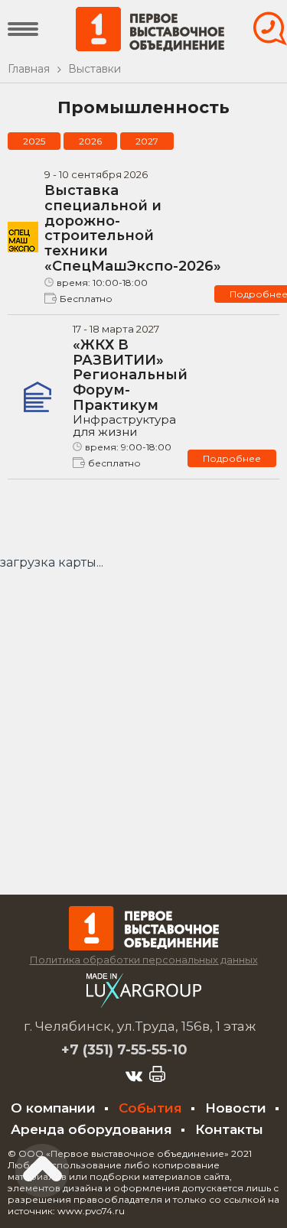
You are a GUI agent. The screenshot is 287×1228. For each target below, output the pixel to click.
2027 (146, 141)
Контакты (229, 1129)
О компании (53, 1108)
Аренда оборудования (91, 1129)
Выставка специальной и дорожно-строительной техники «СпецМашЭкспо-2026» (132, 228)
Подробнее (232, 458)
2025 (34, 141)
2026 (90, 141)
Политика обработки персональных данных (144, 959)
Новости (235, 1108)
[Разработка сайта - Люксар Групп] (143, 1003)
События (150, 1108)
